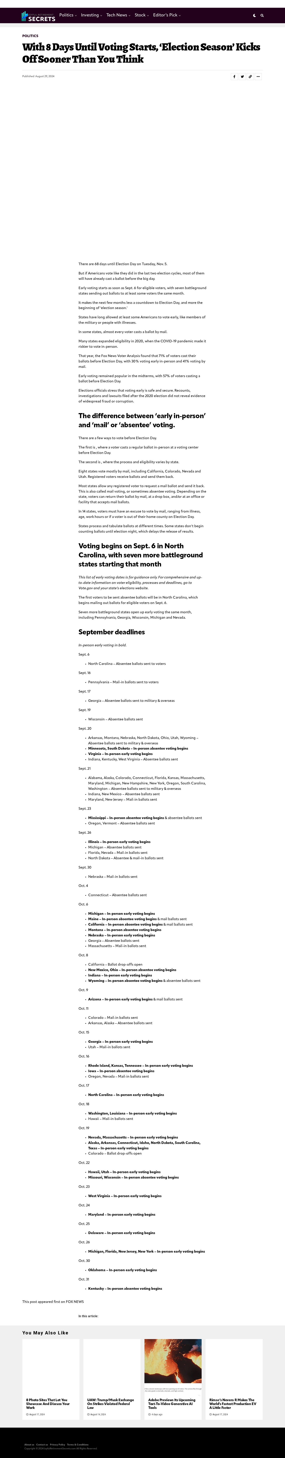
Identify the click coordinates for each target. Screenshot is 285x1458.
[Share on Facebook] (234, 76)
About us (29, 1445)
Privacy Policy (57, 1445)
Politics (66, 15)
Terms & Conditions (78, 1445)
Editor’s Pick (165, 15)
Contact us (42, 1445)
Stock (140, 15)
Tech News (116, 15)
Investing (90, 15)
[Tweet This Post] (242, 76)
